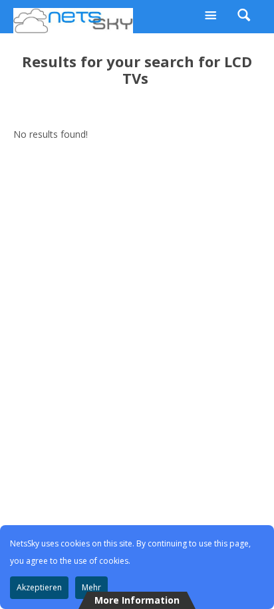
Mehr (91, 587)
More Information (137, 600)
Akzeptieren (39, 587)
